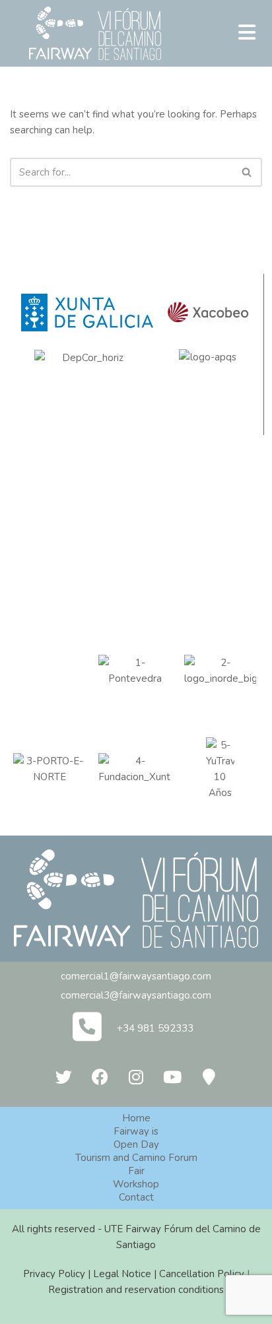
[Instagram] (136, 1077)
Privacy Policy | (58, 1273)
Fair (136, 1170)
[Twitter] (63, 1077)
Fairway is (136, 1131)
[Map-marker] (208, 1077)
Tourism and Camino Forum (136, 1157)
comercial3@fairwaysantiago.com (136, 995)
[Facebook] (99, 1077)
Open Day (136, 1144)
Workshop (136, 1184)
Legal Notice (122, 1273)
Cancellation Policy (201, 1273)
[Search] (247, 172)
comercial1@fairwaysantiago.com (136, 976)
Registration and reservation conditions (136, 1289)
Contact (136, 1197)
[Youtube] (172, 1077)
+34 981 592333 (155, 1028)
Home (136, 1118)
